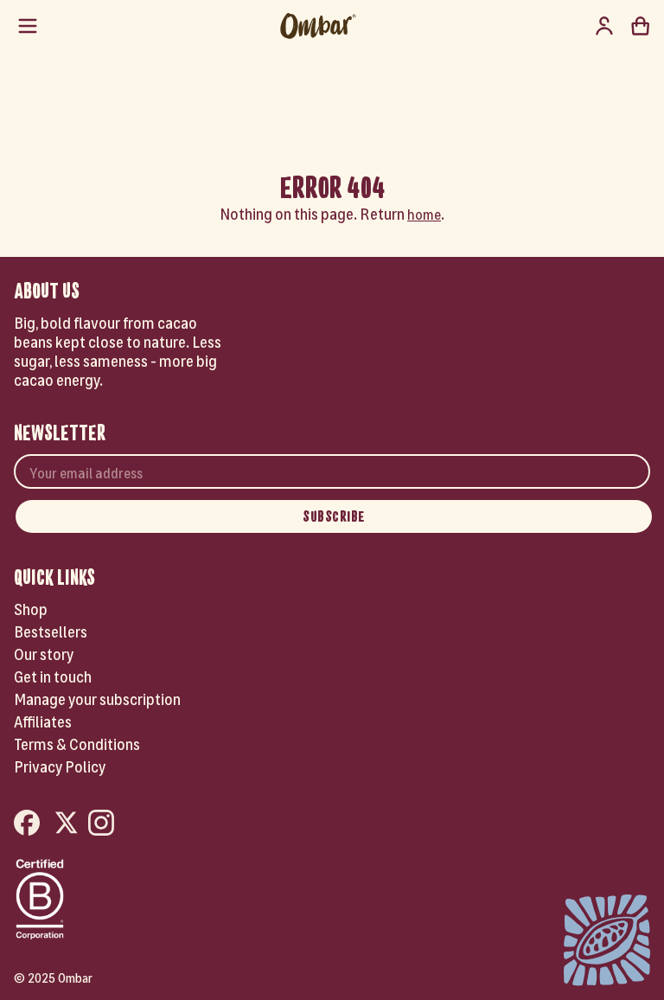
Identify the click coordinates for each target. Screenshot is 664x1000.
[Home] (318, 26)
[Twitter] (67, 824)
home (424, 213)
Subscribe (334, 516)
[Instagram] (103, 824)
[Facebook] (29, 824)
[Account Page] (604, 25)
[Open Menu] (28, 26)
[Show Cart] (640, 25)
